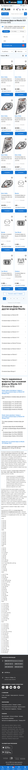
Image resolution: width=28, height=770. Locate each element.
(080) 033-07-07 (8, 660)
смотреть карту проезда (10, 679)
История (7, 695)
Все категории (5, 716)
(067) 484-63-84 (9, 666)
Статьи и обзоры (14, 716)
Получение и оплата (7, 704)
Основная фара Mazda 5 (8, 365)
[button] (5, 13)
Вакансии (4, 697)
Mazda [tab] (6, 36)
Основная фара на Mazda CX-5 (10, 326)
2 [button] (7, 298)
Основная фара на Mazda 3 (9, 360)
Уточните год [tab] (8, 45)
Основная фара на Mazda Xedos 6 (11, 349)
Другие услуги (21, 706)
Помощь (19, 709)
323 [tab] (5, 41)
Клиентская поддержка (10, 709)
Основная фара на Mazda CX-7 (10, 332)
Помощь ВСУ (22, 720)
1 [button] (4, 298)
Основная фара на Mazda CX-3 (10, 320)
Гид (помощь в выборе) (8, 718)
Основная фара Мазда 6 (8, 371)
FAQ (3, 709)
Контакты (21, 695)
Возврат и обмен (17, 704)
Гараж (13, 767)
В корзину (7, 94)
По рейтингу (5, 51)
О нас (3, 695)
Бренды (21, 716)
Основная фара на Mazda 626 (10, 315)
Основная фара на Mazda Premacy (11, 343)
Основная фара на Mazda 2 (9, 354)
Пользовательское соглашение (9, 706)
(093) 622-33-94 (19, 666)
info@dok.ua (7, 672)
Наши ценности (14, 695)
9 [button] (23, 298)
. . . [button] (20, 298)
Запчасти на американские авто (10, 720)
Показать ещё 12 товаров (15, 293)
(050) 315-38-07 (19, 663)
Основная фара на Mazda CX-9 (10, 337)
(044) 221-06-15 (9, 663)
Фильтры (20, 51)
